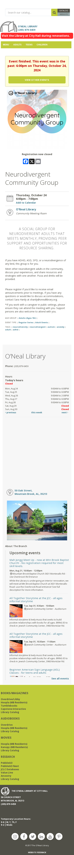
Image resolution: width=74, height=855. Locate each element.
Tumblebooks (9, 705)
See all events (60, 678)
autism (51, 327)
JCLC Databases (10, 769)
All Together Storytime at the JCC (35, 599)
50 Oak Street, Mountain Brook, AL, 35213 (31, 492)
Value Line (7, 772)
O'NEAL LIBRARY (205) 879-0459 (28, 28)
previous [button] (11, 412)
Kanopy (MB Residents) (14, 747)
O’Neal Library (26, 209)
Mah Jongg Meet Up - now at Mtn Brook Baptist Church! (39, 563)
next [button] (64, 412)
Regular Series (26, 322)
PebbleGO (7, 762)
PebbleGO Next (10, 766)
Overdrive (7, 724)
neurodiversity (20, 327)
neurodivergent (38, 327)
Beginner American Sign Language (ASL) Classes (34, 671)
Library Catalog (10, 712)
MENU (6, 45)
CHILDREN (42, 45)
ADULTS (17, 45)
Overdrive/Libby (10, 699)
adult (8, 329)
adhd (15, 329)
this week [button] (36, 412)
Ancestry (6, 775)
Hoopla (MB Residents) (14, 702)
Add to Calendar (26, 202)
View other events (37, 79)
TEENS (29, 45)
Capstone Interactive (13, 708)
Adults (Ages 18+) (27, 318)
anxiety (60, 327)
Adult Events (41, 322)
